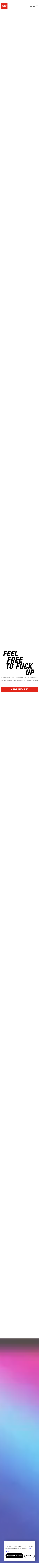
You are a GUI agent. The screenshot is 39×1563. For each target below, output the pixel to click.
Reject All (29, 1556)
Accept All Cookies (14, 1556)
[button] (37, 6)
